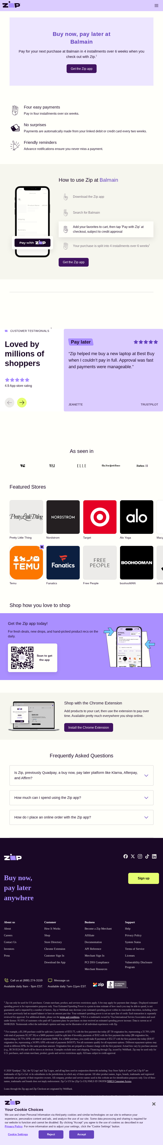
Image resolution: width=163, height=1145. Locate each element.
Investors (9, 948)
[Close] (153, 1104)
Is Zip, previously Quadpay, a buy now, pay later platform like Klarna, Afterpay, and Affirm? (76, 775)
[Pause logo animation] (146, 465)
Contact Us (10, 942)
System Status (133, 942)
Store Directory (53, 942)
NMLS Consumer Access (119, 1081)
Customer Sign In (54, 955)
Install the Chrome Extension (88, 727)
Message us (61, 980)
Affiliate (89, 935)
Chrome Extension (54, 948)
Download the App (54, 962)
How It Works (52, 928)
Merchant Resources (96, 969)
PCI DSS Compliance (97, 962)
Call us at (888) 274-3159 (26, 980)
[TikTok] (147, 856)
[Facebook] (125, 856)
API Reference (93, 948)
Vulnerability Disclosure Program (138, 965)
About (7, 928)
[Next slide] (22, 402)
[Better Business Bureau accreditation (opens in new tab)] (117, 984)
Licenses (130, 955)
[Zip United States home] (11, 5)
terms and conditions (70, 1017)
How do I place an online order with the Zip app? (52, 817)
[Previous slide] (9, 402)
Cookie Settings (18, 1134)
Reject (51, 1134)
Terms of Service (134, 948)
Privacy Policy (133, 935)
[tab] (106, 197)
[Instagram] (140, 856)
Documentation (93, 942)
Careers (8, 935)
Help (127, 928)
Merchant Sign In (94, 955)
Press (7, 955)
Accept (81, 1134)
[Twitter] (132, 856)
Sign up (143, 878)
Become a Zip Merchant (98, 928)
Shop (47, 935)
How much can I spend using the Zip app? (47, 798)
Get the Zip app (81, 68)
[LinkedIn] (154, 856)
